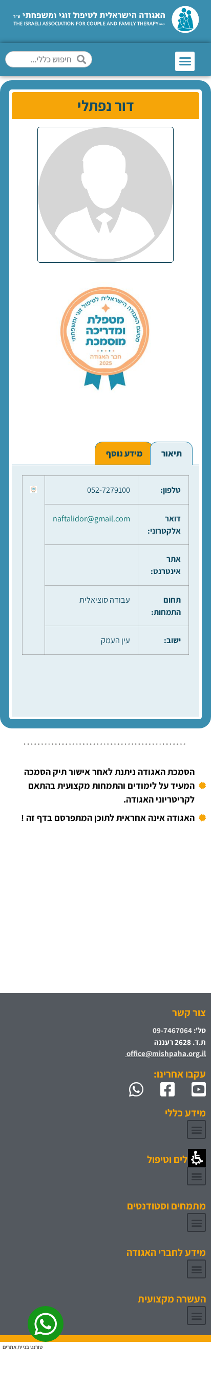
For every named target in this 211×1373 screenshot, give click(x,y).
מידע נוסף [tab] (124, 453)
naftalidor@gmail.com (91, 518)
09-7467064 (172, 1030)
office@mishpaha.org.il (165, 1053)
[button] (185, 61)
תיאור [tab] (171, 453)
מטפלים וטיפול (176, 1159)
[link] (194, 1089)
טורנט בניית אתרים (23, 1347)
